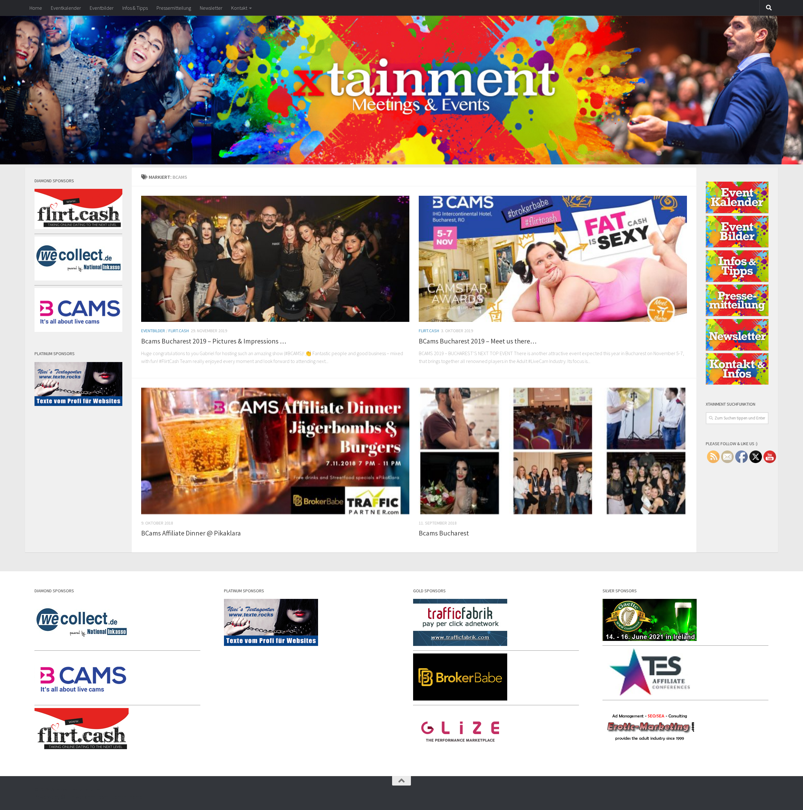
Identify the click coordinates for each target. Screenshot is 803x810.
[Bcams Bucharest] (553, 451)
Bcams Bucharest (444, 533)
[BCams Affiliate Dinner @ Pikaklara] (275, 451)
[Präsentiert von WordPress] (63, 796)
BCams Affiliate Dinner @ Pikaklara (191, 533)
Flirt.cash (178, 330)
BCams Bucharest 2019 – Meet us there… (478, 341)
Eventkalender (66, 8)
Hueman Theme (125, 797)
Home (35, 8)
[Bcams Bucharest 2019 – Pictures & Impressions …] (275, 259)
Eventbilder (102, 8)
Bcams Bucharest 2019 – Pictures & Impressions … (213, 341)
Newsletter (211, 8)
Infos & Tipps (135, 8)
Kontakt (239, 8)
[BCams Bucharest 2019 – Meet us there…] (553, 259)
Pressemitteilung (174, 8)
